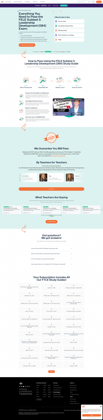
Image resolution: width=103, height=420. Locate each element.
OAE (37, 394)
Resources (35, 1)
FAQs (71, 392)
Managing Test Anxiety (58, 396)
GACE (49, 387)
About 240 (42, 1)
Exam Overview (55, 5)
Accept (91, 415)
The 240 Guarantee (74, 394)
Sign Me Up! (51, 189)
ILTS (37, 390)
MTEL (44, 390)
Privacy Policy (73, 401)
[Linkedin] (21, 386)
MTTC (37, 392)
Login (93, 1)
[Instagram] (25, 386)
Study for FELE (63, 5)
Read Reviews (73, 387)
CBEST (45, 385)
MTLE (49, 390)
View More (51, 371)
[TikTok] (28, 386)
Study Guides (8, 1)
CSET (49, 385)
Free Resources (56, 390)
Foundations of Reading (39, 399)
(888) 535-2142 (24, 389)
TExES (37, 396)
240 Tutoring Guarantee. (58, 156)
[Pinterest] (27, 386)
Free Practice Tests (18, 1)
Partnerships (27, 1)
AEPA (37, 385)
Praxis (49, 394)
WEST (49, 396)
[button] (100, 406)
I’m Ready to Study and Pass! (27, 45)
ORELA (45, 394)
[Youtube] (23, 386)
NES (44, 392)
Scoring (49, 5)
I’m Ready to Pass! (51, 221)
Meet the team (73, 385)
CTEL (37, 387)
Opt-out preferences (74, 403)
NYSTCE (50, 392)
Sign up (98, 1)
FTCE (44, 387)
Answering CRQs (57, 394)
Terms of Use (73, 399)
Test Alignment (73, 390)
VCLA (44, 396)
